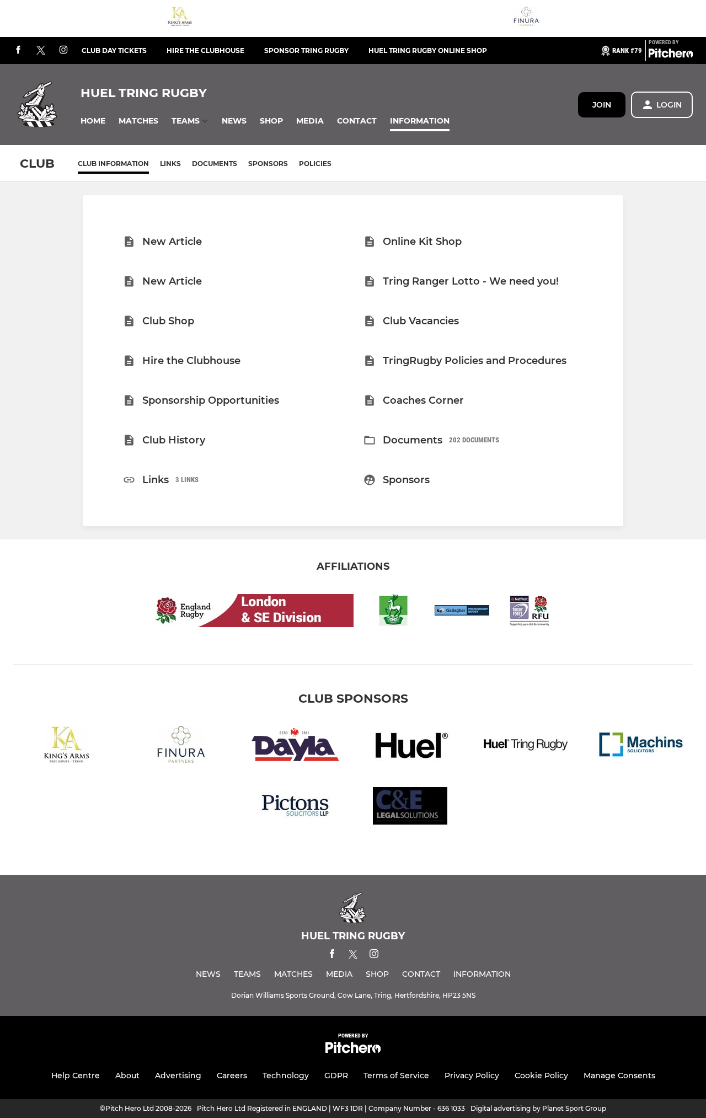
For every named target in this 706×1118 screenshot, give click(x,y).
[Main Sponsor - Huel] (410, 746)
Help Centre (75, 1075)
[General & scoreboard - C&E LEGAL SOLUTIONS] (410, 807)
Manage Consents (619, 1075)
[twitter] (40, 50)
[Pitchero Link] (671, 55)
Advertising (178, 1075)
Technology (286, 1075)
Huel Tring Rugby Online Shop (427, 50)
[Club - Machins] (640, 746)
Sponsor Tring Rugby (306, 50)
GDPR (336, 1075)
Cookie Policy (541, 1075)
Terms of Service (396, 1075)
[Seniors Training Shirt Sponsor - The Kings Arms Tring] (180, 18)
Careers (232, 1075)
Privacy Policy (472, 1075)
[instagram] (63, 50)
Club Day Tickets (114, 50)
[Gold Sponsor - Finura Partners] (526, 18)
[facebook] (18, 50)
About (127, 1075)
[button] (93, 121)
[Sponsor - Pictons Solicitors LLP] (296, 807)
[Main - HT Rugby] (525, 746)
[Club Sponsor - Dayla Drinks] (296, 746)
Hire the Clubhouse (205, 50)
